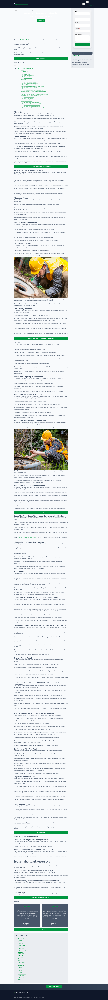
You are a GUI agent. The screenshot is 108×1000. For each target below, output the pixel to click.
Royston (20, 970)
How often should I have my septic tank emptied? (32, 103)
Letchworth (20, 963)
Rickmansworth (22, 974)
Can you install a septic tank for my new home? (32, 105)
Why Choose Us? (24, 71)
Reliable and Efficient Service (29, 75)
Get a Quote (41, 20)
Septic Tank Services (25, 39)
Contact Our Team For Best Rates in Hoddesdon (41, 338)
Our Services (23, 79)
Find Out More (41, 832)
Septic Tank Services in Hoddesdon (25, 68)
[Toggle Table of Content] (15, 65)
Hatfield (20, 947)
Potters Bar (21, 948)
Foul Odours (26, 88)
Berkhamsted (21, 977)
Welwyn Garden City (23, 945)
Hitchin (19, 960)
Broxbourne (21, 938)
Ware (19, 942)
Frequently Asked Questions (26, 101)
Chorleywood (21, 975)
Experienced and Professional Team (30, 72)
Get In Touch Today (41, 58)
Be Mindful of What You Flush (29, 97)
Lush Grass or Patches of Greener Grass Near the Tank (33, 90)
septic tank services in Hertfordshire (27, 537)
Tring (19, 979)
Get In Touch (82, 53)
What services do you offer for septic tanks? (31, 102)
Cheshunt (20, 943)
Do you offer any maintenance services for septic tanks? (34, 107)
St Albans (20, 955)
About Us (22, 70)
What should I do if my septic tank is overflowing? (32, 106)
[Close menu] (87, 2)
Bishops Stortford (22, 950)
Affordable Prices (27, 74)
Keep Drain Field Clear (28, 99)
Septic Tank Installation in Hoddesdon (30, 82)
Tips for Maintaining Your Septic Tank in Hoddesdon (31, 95)
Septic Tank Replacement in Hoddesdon (31, 83)
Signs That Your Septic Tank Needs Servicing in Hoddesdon (32, 86)
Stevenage (20, 952)
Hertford (20, 940)
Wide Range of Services (28, 76)
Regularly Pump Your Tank (28, 98)
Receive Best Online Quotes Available (41, 166)
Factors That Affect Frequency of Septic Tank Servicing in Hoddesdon (36, 94)
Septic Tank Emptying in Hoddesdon (30, 80)
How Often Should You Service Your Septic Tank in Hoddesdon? (33, 91)
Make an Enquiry (54, 986)
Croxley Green (21, 972)
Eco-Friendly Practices (28, 78)
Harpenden (20, 957)
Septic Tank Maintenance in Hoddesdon (31, 84)
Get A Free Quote (40, 929)
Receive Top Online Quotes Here (41, 512)
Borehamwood (21, 953)
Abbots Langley (22, 962)
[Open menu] (83, 4)
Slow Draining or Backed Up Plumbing (30, 87)
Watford (20, 967)
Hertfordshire (21, 965)
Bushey (20, 958)
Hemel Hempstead (22, 969)
